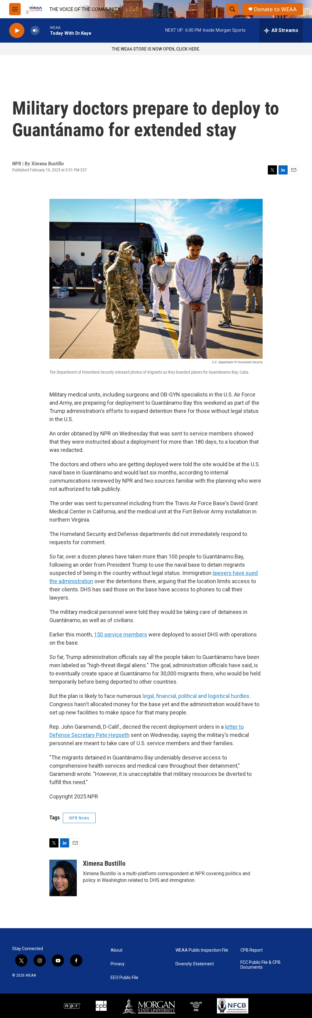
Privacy (118, 964)
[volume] (35, 30)
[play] (17, 30)
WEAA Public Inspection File (202, 950)
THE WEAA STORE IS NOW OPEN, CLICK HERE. (156, 49)
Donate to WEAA (275, 9)
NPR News (79, 817)
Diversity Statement (195, 964)
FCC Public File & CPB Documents (260, 965)
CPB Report (251, 950)
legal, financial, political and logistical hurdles (196, 696)
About (116, 950)
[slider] (45, 30)
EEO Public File (124, 977)
